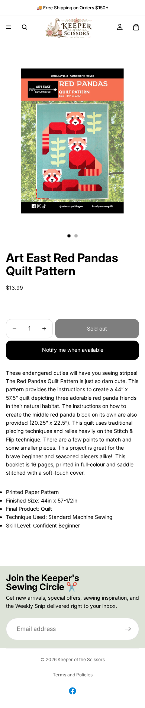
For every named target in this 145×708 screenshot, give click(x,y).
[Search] (24, 27)
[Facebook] (72, 690)
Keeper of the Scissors (81, 659)
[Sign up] (128, 629)
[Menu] (8, 27)
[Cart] (136, 27)
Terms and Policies (73, 674)
